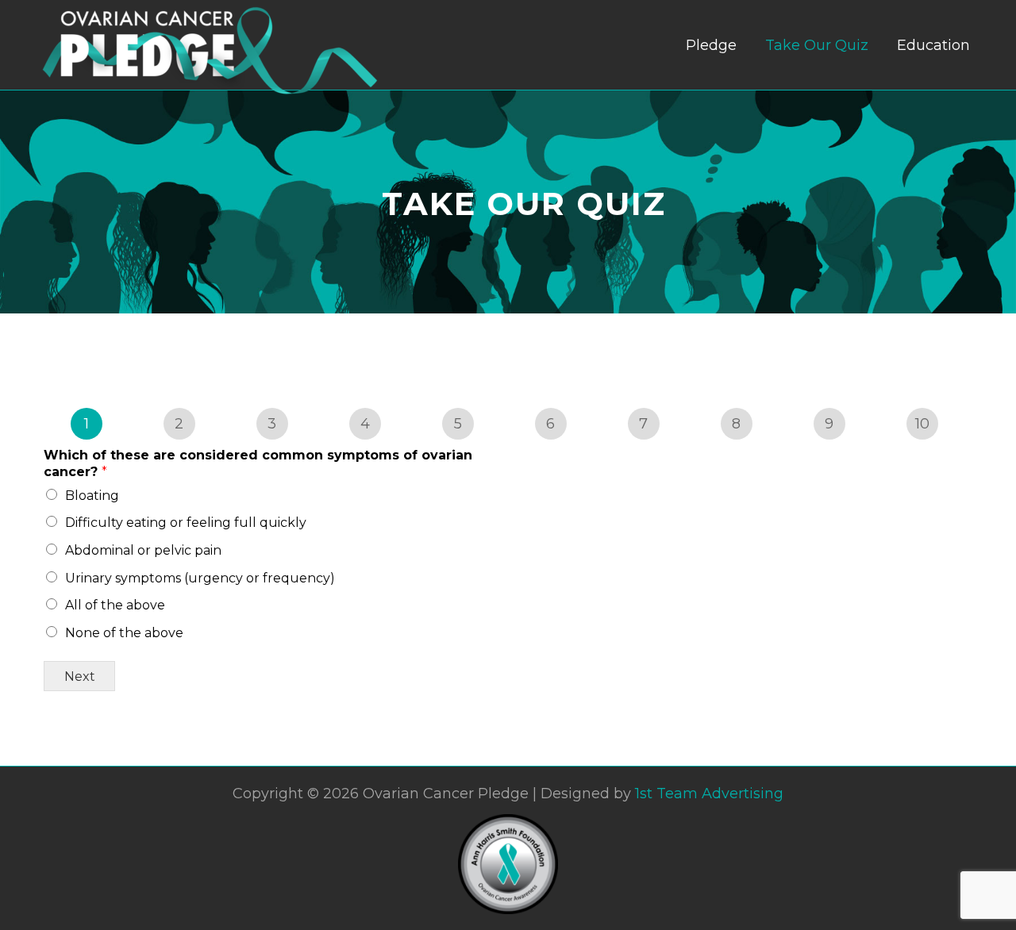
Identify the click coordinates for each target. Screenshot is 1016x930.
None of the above (124, 632)
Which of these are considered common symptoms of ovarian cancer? (258, 463)
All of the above (115, 605)
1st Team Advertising (709, 793)
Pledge (711, 45)
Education (933, 45)
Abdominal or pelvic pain (143, 550)
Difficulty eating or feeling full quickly (185, 522)
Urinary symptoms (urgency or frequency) (200, 578)
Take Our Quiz (816, 45)
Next (79, 676)
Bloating (92, 495)
